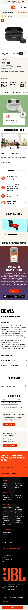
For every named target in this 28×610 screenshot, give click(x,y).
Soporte (17, 487)
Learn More (14, 291)
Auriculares (5, 485)
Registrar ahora (9, 424)
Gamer (4, 487)
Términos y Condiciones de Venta (20, 515)
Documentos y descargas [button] (9, 365)
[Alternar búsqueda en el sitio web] (22, 7)
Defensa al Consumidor (18, 519)
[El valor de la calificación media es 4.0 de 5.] (6, 16)
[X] (8, 542)
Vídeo (24, 54)
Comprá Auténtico (7, 499)
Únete (25, 467)
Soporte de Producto (18, 496)
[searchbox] (9, 399)
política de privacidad (9, 473)
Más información (5, 162)
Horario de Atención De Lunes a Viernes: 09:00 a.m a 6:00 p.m (7, 556)
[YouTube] (11, 543)
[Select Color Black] (8, 63)
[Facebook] (5, 543)
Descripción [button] (5, 323)
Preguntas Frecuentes (5, 496)
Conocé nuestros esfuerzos (7, 533)
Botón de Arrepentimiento (6, 523)
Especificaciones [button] (6, 356)
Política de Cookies (7, 511)
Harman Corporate (7, 507)
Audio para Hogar (19, 483)
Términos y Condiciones (5, 515)
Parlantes (5, 483)
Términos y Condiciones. (18, 71)
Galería (5, 92)
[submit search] (19, 400)
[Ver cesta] (24, 7)
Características (15, 92)
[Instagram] (3, 543)
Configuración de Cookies (19, 512)
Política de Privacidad (18, 508)
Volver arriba (25, 607)
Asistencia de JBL (10, 445)
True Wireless (18, 485)
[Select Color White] (3, 63)
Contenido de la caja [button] (8, 361)
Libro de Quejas (19, 522)
